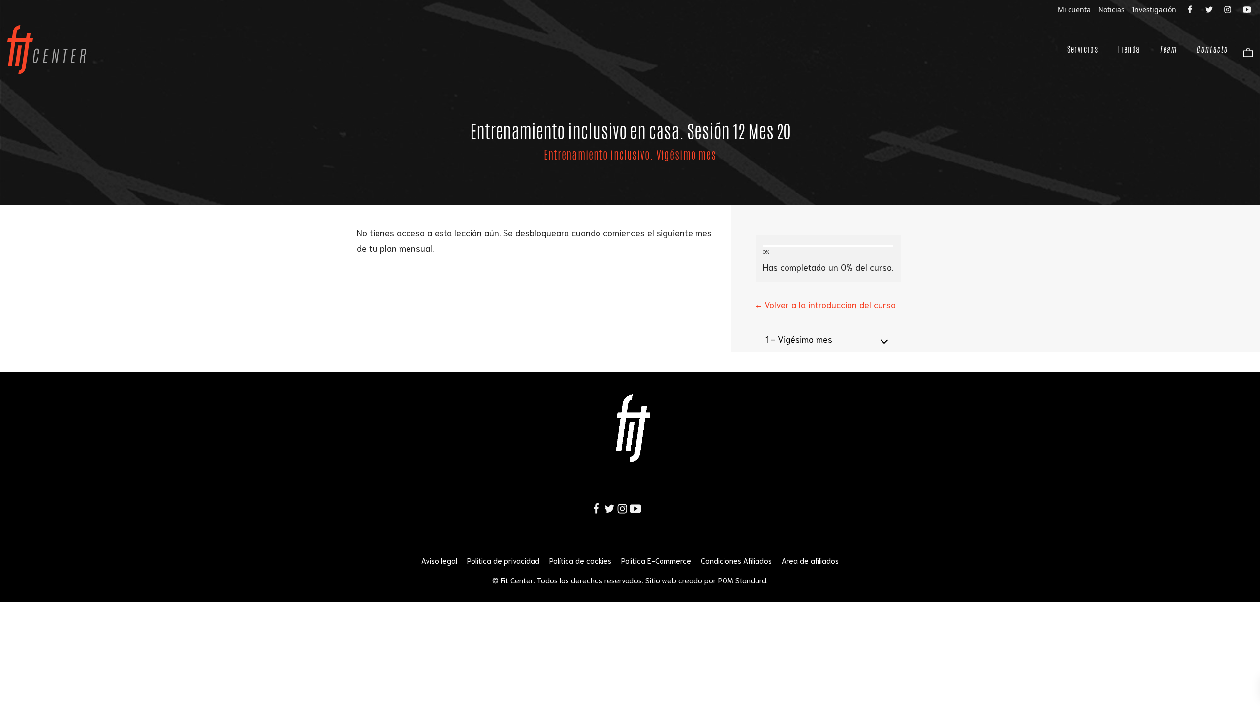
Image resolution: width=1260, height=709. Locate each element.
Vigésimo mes (798, 339)
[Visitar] (1191, 8)
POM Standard (742, 580)
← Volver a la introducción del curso (826, 304)
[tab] (828, 339)
